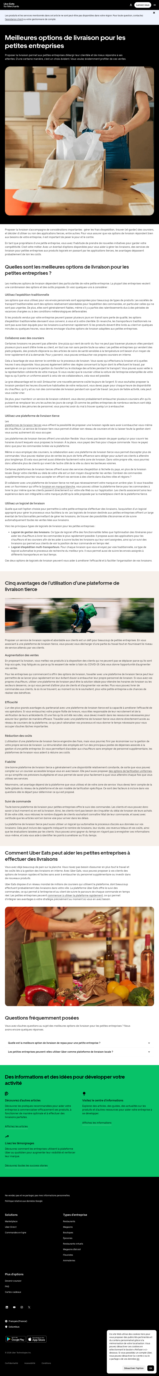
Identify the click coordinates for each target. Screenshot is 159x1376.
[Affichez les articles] (7, 1093)
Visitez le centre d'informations (102, 1100)
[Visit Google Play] (15, 1339)
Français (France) (18, 1321)
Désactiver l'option (134, 1368)
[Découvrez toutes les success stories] (7, 1136)
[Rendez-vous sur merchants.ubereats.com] (11, 5)
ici (138, 1359)
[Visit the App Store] (37, 1339)
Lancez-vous (142, 5)
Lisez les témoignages (19, 1143)
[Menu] (154, 5)
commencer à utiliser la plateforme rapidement (75, 895)
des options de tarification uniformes (130, 771)
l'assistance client (14, 19)
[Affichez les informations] (84, 1093)
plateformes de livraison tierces (23, 425)
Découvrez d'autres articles (23, 1100)
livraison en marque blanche (58, 486)
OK (150, 1368)
